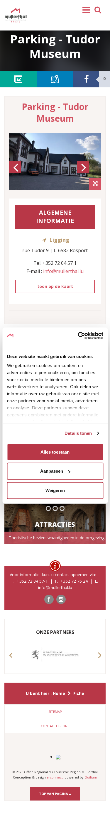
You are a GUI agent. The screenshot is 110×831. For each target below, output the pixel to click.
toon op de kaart (55, 286)
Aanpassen (51, 471)
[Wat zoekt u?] (98, 9)
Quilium (90, 777)
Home (59, 693)
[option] (55, 161)
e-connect (55, 777)
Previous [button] (16, 172)
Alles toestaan (55, 451)
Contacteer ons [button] (55, 726)
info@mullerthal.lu (63, 271)
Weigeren (55, 490)
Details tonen (78, 433)
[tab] (55, 712)
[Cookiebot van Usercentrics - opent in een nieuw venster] (78, 336)
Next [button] (84, 172)
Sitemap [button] (55, 711)
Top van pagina (54, 793)
